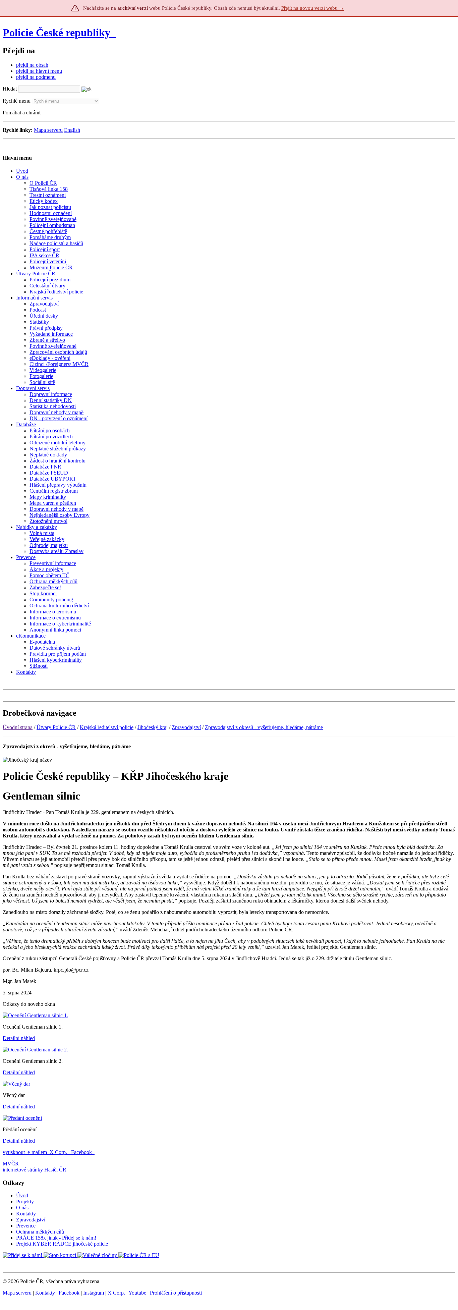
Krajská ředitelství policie (106, 727)
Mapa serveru (48, 130)
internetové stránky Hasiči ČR (34, 1169)
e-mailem (37, 1152)
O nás (22, 1207)
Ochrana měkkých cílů (40, 1232)
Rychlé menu (17, 101)
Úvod (22, 1195)
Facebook (82, 1152)
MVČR (11, 1163)
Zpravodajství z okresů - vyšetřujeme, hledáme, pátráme (264, 727)
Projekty (25, 1201)
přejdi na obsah (32, 65)
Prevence (26, 1226)
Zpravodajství (186, 727)
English (72, 130)
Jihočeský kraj (152, 727)
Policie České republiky (56, 32)
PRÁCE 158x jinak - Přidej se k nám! (56, 1238)
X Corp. (59, 1152)
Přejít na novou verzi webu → (312, 8)
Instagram (94, 1293)
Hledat (10, 89)
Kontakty (26, 1213)
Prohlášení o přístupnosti (176, 1293)
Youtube (138, 1293)
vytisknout (14, 1152)
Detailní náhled (19, 1038)
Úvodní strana (18, 727)
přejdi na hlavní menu (39, 71)
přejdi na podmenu (36, 77)
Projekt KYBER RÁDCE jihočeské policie (62, 1244)
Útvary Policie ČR (56, 727)
